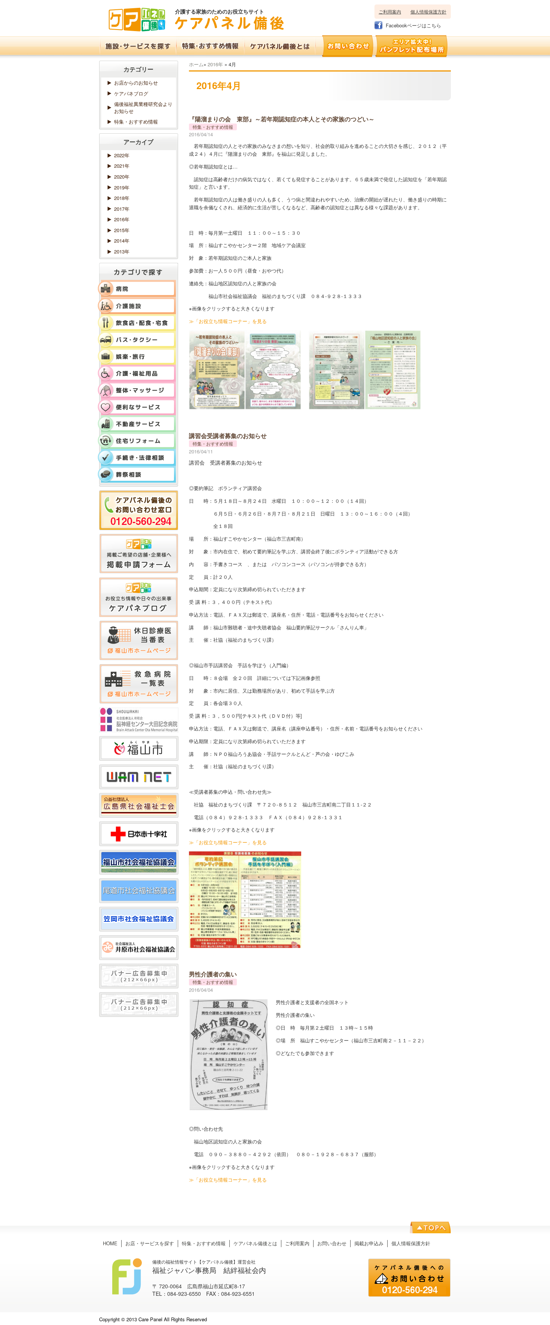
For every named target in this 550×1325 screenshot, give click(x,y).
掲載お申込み (369, 1243)
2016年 (215, 64)
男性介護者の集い (213, 974)
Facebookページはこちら (413, 25)
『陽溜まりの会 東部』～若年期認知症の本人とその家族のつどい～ (282, 119)
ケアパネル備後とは (255, 1243)
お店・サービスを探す (149, 1243)
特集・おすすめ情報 (136, 121)
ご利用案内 (390, 11)
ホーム (196, 64)
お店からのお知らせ (136, 82)
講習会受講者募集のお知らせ (228, 435)
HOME (110, 1243)
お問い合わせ (331, 1243)
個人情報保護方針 (428, 11)
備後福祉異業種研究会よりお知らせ (143, 107)
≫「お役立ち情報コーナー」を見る (228, 321)
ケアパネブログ (131, 93)
